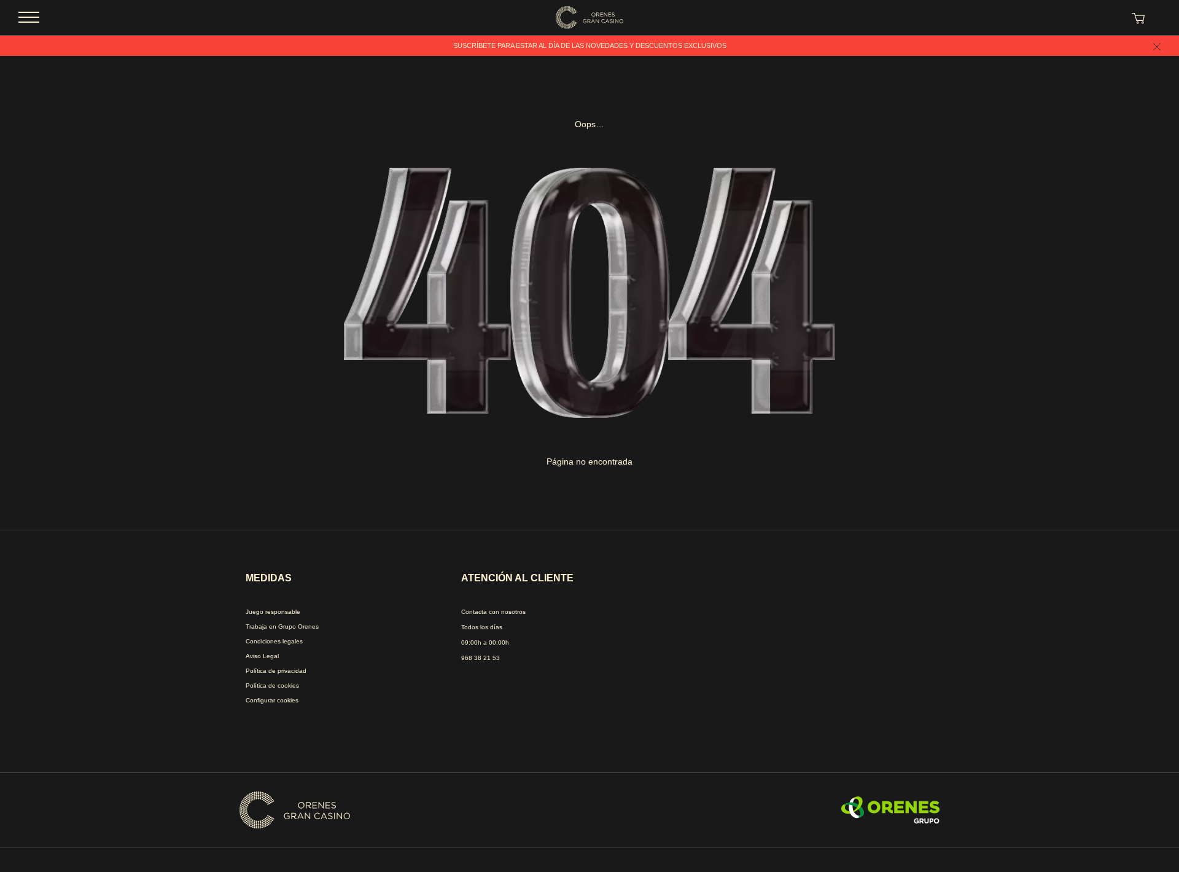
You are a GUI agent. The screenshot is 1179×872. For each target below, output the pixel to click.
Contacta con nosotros (493, 611)
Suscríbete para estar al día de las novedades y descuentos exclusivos (589, 45)
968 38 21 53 (480, 657)
